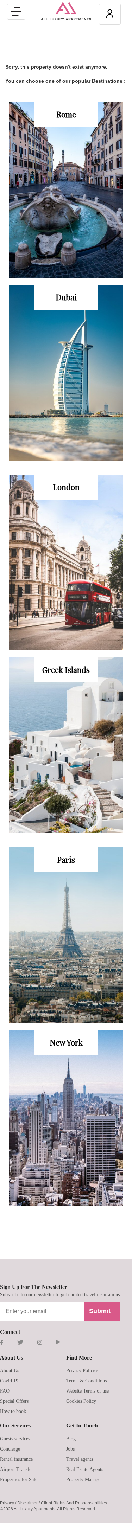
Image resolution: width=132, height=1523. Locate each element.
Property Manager (84, 1479)
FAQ (5, 1391)
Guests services (15, 1438)
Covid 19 (9, 1380)
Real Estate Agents (84, 1469)
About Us (9, 1370)
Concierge (10, 1449)
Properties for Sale (18, 1479)
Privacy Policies (82, 1370)
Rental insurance (16, 1459)
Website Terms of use (87, 1391)
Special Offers (14, 1401)
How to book (13, 1411)
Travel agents (79, 1459)
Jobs (70, 1449)
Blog (71, 1438)
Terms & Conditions (86, 1380)
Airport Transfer (16, 1469)
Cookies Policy (81, 1401)
